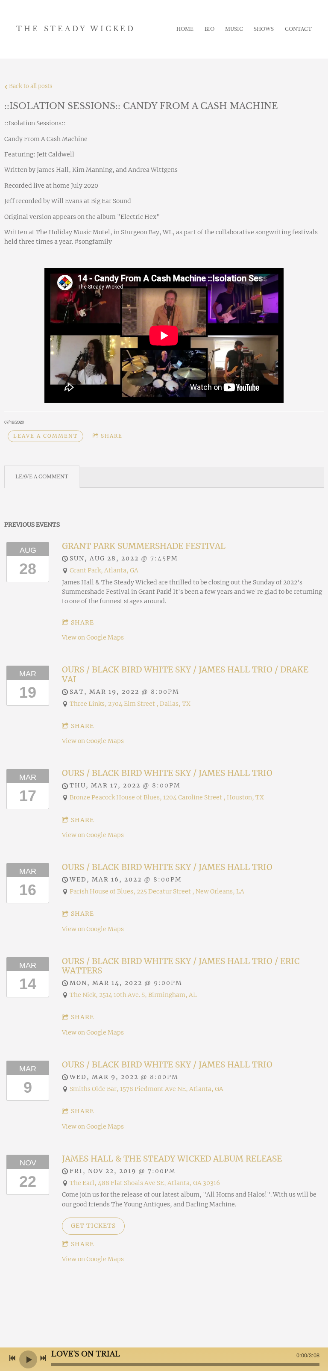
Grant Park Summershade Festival (144, 546)
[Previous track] (12, 1358)
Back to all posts (30, 86)
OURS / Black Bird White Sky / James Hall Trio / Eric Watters (180, 966)
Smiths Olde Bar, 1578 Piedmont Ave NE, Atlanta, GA (146, 1089)
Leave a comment (45, 436)
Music (234, 29)
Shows (264, 29)
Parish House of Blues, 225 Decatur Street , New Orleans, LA (157, 891)
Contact (298, 29)
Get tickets (93, 1225)
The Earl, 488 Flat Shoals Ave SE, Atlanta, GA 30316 (145, 1183)
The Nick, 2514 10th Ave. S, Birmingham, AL (133, 995)
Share (112, 436)
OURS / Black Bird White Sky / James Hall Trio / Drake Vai (185, 674)
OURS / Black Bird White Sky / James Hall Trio (167, 773)
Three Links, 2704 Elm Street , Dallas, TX (130, 704)
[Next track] (43, 1358)
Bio (209, 29)
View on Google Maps (93, 637)
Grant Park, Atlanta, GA (104, 570)
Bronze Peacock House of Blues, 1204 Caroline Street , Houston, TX (167, 797)
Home (184, 29)
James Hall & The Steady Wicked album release (172, 1158)
